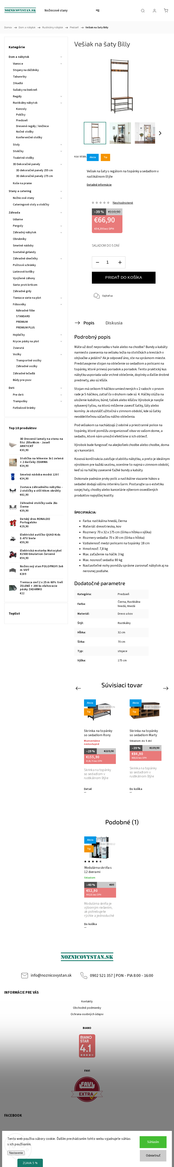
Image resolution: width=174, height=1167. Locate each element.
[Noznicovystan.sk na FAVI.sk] (87, 1090)
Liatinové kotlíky (23, 272)
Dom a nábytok (19, 57)
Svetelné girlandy (24, 252)
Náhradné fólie (25, 310)
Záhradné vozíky (27, 366)
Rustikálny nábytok (25, 103)
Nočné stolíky (25, 132)
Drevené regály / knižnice (32, 126)
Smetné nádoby (23, 245)
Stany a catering (20, 191)
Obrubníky (19, 239)
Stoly (16, 145)
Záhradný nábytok (24, 232)
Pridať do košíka (123, 277)
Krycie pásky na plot (26, 341)
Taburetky (20, 77)
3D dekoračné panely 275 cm (34, 176)
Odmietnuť (153, 1155)
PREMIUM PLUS (25, 327)
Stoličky (18, 151)
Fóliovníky (19, 304)
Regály (17, 96)
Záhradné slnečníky (25, 258)
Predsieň (22, 120)
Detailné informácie (99, 185)
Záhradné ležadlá (24, 373)
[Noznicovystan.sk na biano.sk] (87, 1046)
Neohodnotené (123, 202)
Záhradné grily (22, 291)
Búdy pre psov (22, 380)
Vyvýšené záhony (24, 278)
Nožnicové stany (23, 198)
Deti (11, 388)
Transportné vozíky (28, 360)
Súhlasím (153, 1142)
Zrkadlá (18, 83)
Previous (79, 688)
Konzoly (21, 109)
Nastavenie (16, 1152)
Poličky (20, 115)
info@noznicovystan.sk (51, 975)
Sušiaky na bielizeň (25, 90)
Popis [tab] (88, 323)
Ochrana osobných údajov (87, 1014)
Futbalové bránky (24, 408)
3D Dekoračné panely (26, 164)
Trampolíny (20, 401)
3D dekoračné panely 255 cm (34, 170)
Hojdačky (19, 335)
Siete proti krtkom (25, 285)
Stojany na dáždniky (26, 70)
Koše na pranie (22, 183)
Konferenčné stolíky (29, 137)
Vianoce (18, 64)
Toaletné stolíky (23, 158)
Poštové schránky (24, 265)
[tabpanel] (99, 746)
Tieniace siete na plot (27, 298)
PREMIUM (22, 322)
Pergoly (18, 226)
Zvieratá (18, 348)
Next (166, 688)
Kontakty (87, 1001)
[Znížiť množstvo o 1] (97, 262)
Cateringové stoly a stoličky (31, 204)
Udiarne (18, 219)
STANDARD (23, 316)
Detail (88, 789)
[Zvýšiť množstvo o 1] (120, 262)
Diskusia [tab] (114, 323)
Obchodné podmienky (87, 1008)
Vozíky (17, 354)
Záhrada (14, 213)
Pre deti (18, 395)
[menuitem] (56, 10)
